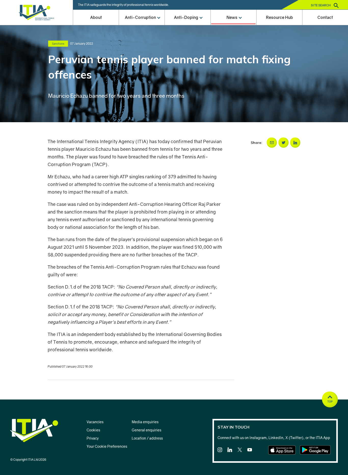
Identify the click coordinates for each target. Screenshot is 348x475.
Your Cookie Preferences (107, 446)
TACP (141, 43)
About (96, 17)
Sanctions (141, 58)
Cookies (93, 430)
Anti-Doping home (187, 27)
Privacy (93, 438)
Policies (142, 74)
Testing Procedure (187, 199)
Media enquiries (145, 422)
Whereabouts (187, 121)
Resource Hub (279, 17)
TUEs (187, 136)
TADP (187, 43)
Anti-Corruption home (142, 27)
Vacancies (95, 422)
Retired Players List (187, 105)
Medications (187, 167)
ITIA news (233, 58)
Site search (321, 5)
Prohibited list (187, 74)
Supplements (187, 152)
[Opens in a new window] (272, 143)
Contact (325, 17)
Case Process (187, 58)
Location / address (147, 438)
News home (233, 27)
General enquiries (146, 430)
